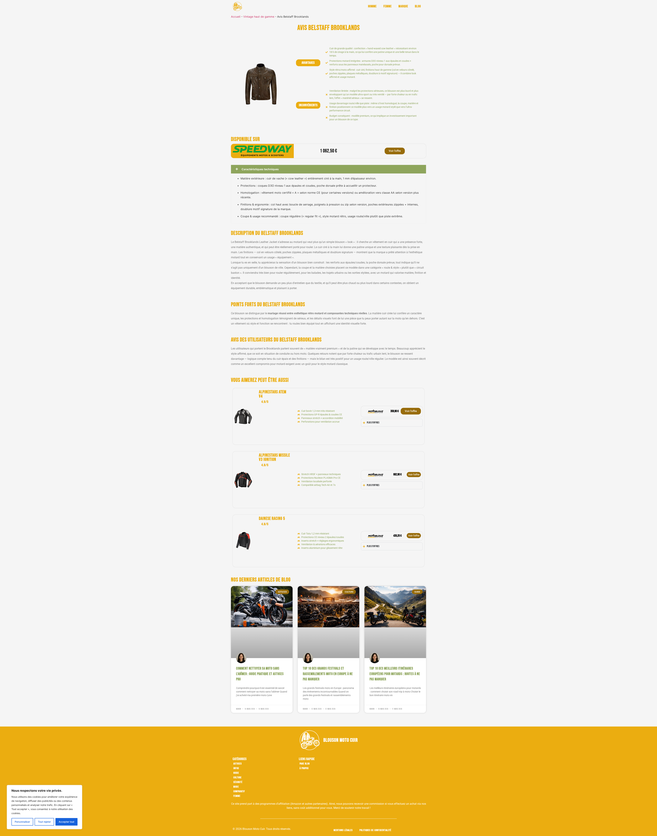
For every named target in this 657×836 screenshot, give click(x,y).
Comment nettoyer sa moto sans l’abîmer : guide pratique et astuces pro (260, 673)
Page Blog (305, 763)
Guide (236, 773)
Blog (418, 6)
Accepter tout (66, 821)
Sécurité (237, 782)
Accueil (235, 16)
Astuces (237, 763)
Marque (403, 6)
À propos (304, 768)
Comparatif (239, 791)
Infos (236, 768)
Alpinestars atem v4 (272, 394)
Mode (236, 786)
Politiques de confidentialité (375, 830)
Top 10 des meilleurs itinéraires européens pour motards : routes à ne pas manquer (395, 673)
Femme (387, 6)
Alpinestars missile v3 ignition (274, 457)
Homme (372, 6)
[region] (44, 807)
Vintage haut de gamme (258, 16)
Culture (237, 777)
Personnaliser (22, 821)
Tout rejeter (44, 821)
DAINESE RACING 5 (272, 518)
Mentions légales (343, 830)
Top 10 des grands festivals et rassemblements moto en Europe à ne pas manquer (328, 673)
